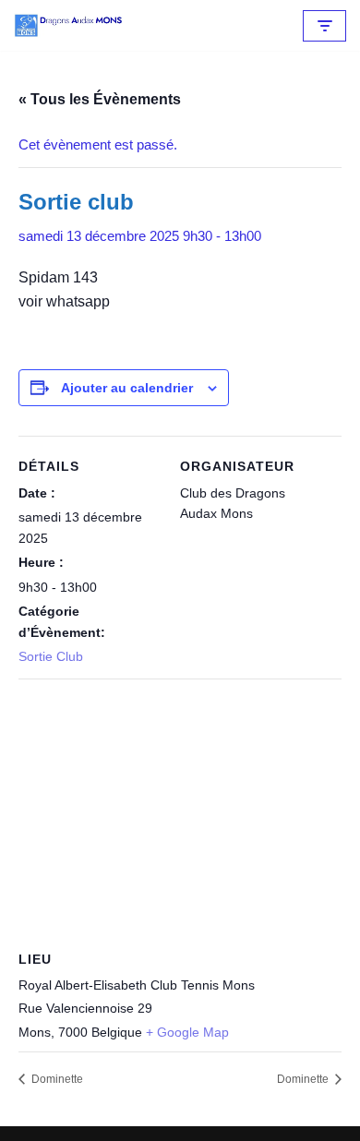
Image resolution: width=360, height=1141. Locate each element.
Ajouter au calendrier (127, 387)
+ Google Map (187, 1032)
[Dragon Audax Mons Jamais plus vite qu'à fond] (69, 25)
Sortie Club (50, 656)
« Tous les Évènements (99, 99)
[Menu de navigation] (324, 26)
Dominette (56, 1079)
